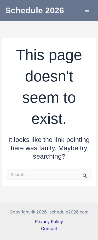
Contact (49, 228)
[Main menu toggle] (87, 10)
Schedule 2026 (34, 10)
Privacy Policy (49, 221)
